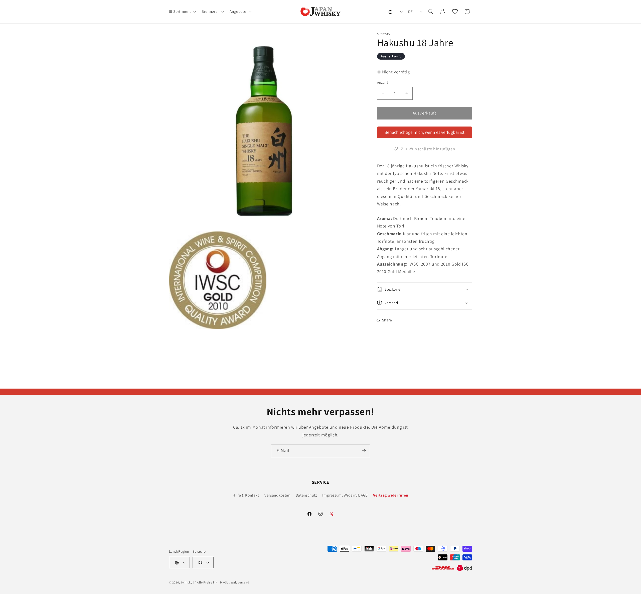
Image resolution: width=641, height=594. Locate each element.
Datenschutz (306, 495)
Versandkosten (277, 495)
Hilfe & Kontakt (246, 495)
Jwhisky (186, 582)
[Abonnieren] (364, 450)
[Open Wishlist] (455, 12)
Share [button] (387, 319)
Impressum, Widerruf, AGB (345, 495)
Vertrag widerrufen (390, 495)
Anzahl (382, 82)
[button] (182, 11)
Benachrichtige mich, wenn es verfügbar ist (424, 132)
